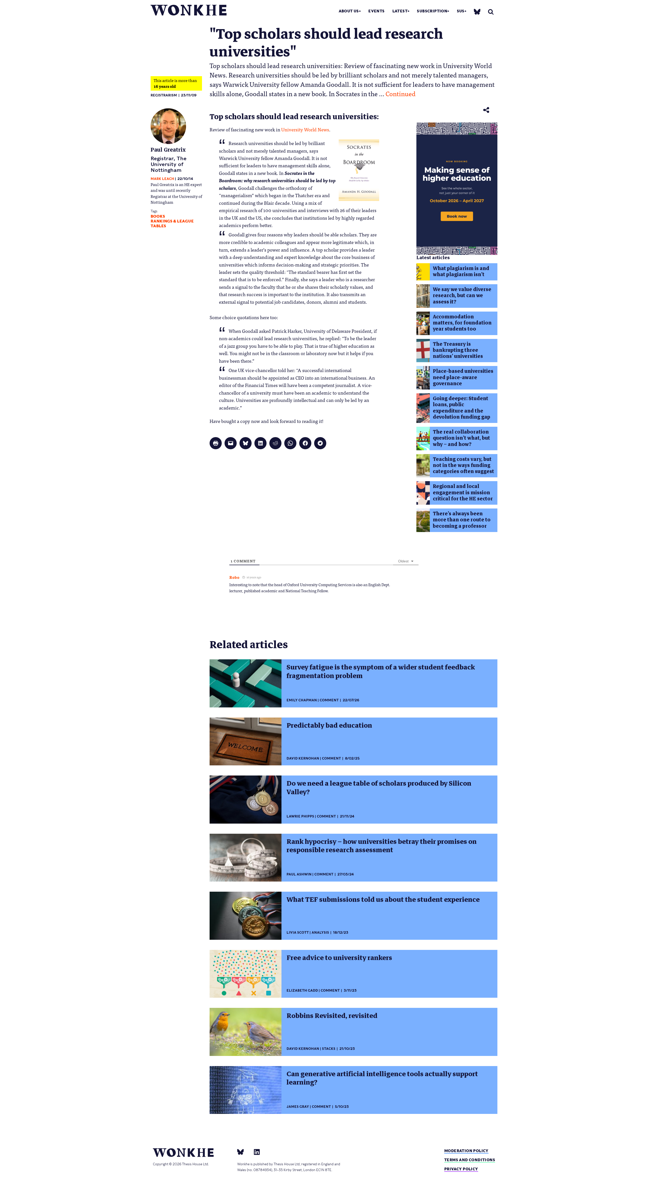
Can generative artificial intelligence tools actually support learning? (382, 1078)
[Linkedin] (255, 1151)
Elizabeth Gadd (302, 990)
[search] (491, 12)
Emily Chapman (302, 700)
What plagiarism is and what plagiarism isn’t (461, 271)
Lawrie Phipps (300, 816)
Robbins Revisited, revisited (332, 1015)
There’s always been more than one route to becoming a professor (462, 519)
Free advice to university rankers (339, 957)
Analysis (320, 932)
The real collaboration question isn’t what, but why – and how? (461, 438)
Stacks (328, 1049)
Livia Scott (298, 932)
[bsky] (477, 11)
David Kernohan (303, 758)
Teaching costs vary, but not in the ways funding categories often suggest (463, 465)
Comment (329, 700)
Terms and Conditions (469, 1160)
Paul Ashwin (299, 874)
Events (376, 11)
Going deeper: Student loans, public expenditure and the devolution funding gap (461, 407)
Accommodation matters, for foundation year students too (462, 323)
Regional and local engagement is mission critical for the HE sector (463, 492)
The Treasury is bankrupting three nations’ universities (458, 350)
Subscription (432, 11)
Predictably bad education (329, 725)
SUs (460, 11)
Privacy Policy (461, 1169)
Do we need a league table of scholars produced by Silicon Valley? (379, 787)
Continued (401, 93)
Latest (400, 11)
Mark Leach (162, 179)
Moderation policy (466, 1151)
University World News (305, 129)
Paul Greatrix (168, 149)
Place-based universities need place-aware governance (463, 377)
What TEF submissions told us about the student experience (383, 899)
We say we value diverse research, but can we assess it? (462, 295)
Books (158, 216)
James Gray (298, 1107)
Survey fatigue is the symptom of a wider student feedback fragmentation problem (381, 671)
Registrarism (164, 95)
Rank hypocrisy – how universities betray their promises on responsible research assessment (382, 845)
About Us (349, 11)
